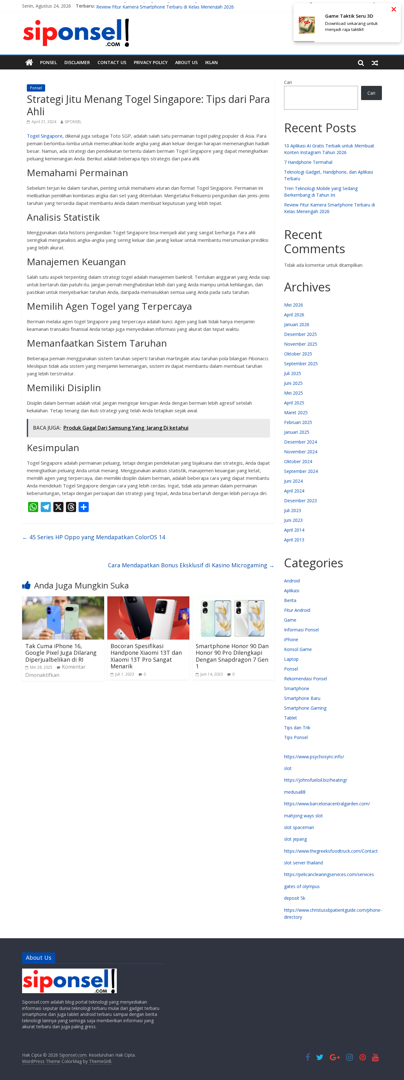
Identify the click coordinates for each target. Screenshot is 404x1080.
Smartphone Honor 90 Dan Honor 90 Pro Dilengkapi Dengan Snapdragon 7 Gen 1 (232, 656)
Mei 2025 (293, 393)
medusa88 (295, 792)
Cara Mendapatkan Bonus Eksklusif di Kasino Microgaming (191, 565)
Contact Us (112, 62)
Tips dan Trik (297, 728)
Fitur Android (297, 610)
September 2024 (301, 471)
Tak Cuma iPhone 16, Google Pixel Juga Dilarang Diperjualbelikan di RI (61, 652)
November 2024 (300, 452)
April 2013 (294, 540)
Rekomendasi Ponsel (305, 679)
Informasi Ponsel (301, 630)
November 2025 (300, 344)
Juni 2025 (293, 383)
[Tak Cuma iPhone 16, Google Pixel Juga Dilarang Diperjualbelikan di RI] (63, 600)
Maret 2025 (296, 412)
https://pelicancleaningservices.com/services (329, 874)
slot (288, 768)
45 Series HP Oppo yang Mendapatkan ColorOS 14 (93, 537)
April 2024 (294, 491)
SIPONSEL (73, 121)
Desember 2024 (300, 442)
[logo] (69, 972)
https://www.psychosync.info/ (314, 757)
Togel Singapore (44, 136)
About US (186, 62)
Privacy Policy (151, 62)
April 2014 (294, 530)
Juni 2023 (293, 520)
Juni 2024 (293, 481)
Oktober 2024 (298, 461)
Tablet (290, 718)
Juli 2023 (292, 510)
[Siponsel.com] (29, 62)
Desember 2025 (300, 334)
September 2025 (301, 364)
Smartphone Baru (302, 698)
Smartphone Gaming (305, 708)
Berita (290, 600)
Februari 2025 (298, 422)
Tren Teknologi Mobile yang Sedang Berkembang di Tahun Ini (159, 6)
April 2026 (294, 315)
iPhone (291, 639)
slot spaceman (299, 827)
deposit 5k (294, 898)
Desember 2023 (300, 501)
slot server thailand (303, 863)
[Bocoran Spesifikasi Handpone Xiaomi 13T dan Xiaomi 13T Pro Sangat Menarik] (148, 600)
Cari (288, 82)
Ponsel (48, 62)
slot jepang (295, 839)
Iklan (211, 62)
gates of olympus (302, 886)
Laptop (291, 659)
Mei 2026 (293, 305)
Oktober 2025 (298, 354)
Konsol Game (298, 649)
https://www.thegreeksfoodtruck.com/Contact (331, 851)
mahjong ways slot (303, 816)
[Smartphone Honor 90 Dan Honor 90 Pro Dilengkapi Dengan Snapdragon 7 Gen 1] (234, 600)
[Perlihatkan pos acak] (375, 62)
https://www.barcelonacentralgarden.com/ (327, 804)
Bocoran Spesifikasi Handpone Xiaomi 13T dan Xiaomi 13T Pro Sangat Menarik (146, 656)
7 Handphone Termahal (308, 162)
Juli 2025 (292, 373)
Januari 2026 (296, 324)
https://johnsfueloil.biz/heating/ (315, 780)
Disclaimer (77, 62)
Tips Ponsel (296, 737)
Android (292, 581)
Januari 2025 (296, 432)
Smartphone (296, 688)
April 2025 (294, 403)
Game (290, 620)
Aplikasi (291, 591)
